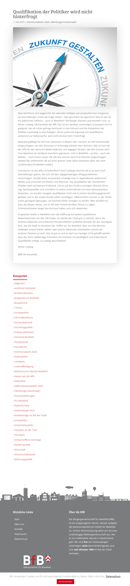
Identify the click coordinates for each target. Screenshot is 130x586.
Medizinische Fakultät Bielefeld (31, 371)
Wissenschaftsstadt (24, 454)
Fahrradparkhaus (23, 317)
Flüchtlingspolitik (23, 327)
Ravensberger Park (24, 410)
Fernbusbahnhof (23, 322)
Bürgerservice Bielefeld (26, 297)
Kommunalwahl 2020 (38, 22)
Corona (18, 307)
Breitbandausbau (23, 293)
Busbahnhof (20, 302)
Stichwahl (19, 434)
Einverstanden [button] (65, 581)
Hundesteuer (21, 341)
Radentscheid (21, 405)
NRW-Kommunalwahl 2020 (28, 385)
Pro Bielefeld (21, 400)
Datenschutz (21, 538)
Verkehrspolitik (22, 444)
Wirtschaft (19, 449)
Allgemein (19, 283)
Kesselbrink (20, 346)
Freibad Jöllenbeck (24, 332)
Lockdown (19, 361)
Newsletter (20, 381)
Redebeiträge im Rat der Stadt (30, 415)
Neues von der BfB (24, 376)
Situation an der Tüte (25, 429)
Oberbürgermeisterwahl (63, 22)
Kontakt (18, 529)
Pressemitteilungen (24, 395)
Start (17, 519)
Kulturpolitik (21, 356)
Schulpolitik (20, 420)
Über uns (19, 524)
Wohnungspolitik (23, 459)
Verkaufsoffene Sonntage (27, 439)
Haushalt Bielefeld (24, 337)
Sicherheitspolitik (23, 425)
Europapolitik (21, 312)
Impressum (20, 533)
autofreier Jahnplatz (25, 288)
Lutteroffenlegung (23, 366)
